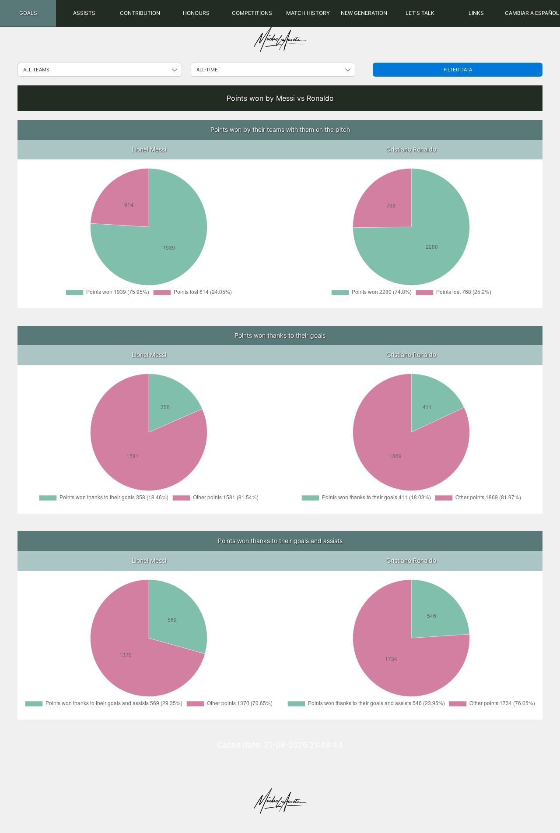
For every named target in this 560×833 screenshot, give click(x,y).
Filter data (458, 70)
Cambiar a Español (532, 13)
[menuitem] (28, 13)
